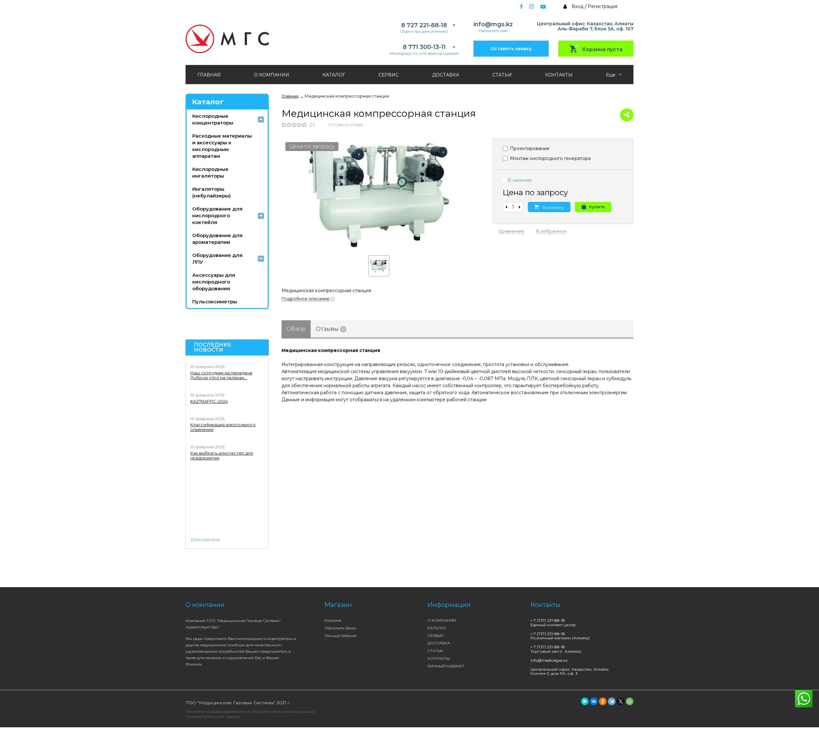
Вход (578, 6)
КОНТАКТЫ (559, 75)
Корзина (332, 620)
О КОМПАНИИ (271, 75)
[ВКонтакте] (594, 701)
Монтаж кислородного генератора (550, 158)
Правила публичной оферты (213, 716)
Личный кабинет (340, 635)
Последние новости (212, 347)
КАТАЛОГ (333, 75)
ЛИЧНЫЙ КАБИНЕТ (446, 666)
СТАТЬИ (502, 75)
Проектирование (529, 148)
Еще (611, 75)
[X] (620, 701)
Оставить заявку (511, 49)
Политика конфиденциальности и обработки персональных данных (250, 711)
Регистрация (602, 6)
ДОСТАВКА (445, 75)
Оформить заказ (340, 628)
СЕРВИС (388, 75)
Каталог (208, 102)
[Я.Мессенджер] (585, 701)
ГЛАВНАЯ (209, 75)
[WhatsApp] (629, 701)
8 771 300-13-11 (424, 47)
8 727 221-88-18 (424, 25)
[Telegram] (612, 701)
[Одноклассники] (603, 701)
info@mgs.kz (493, 24)
